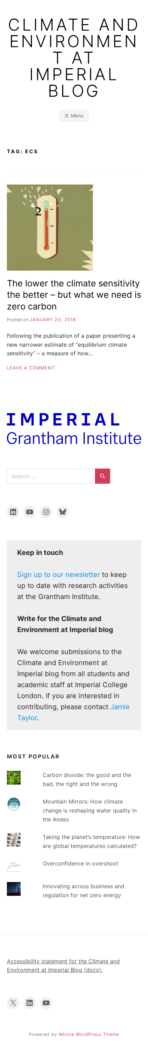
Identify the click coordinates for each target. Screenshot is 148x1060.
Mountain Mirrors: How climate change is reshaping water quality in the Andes (90, 810)
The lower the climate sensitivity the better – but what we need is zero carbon (74, 295)
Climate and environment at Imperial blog (74, 58)
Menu (77, 115)
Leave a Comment (31, 367)
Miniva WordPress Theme (89, 1034)
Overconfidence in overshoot (80, 863)
